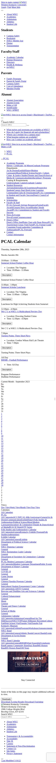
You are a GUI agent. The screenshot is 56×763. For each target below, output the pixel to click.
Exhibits (23, 539)
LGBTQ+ (17, 589)
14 (2, 446)
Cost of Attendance (15, 86)
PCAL (9, 154)
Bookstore (11, 38)
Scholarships (12, 200)
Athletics (10, 22)
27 (2, 478)
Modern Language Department (26, 564)
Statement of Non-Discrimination (21, 746)
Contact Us (11, 748)
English (21, 170)
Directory (11, 62)
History (28, 170)
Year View (35, 507)
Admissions (12, 19)
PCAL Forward (14, 205)
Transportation (13, 46)
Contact (10, 232)
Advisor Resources (29, 205)
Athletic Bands (26, 633)
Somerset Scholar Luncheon (13, 287)
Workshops (33, 628)
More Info (16, 7)
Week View (15, 507)
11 (2, 438)
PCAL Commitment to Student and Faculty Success (31, 194)
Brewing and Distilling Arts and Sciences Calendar (23, 591)
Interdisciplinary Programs (39, 178)
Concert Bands (39, 633)
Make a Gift (12, 105)
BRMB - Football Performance (14, 360)
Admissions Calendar (10, 616)
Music (18, 173)
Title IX (10, 741)
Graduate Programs (41, 165)
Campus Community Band (17, 645)
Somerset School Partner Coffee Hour (17, 263)
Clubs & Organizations (28, 193)
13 (2, 443)
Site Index (11, 751)
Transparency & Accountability (20, 736)
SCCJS (16, 517)
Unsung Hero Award (22, 207)
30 (2, 485)
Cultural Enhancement (10, 596)
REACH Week (15, 527)
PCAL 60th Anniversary (30, 517)
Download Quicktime (34, 702)
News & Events (13, 215)
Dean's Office (12, 220)
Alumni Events (13, 103)
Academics (11, 17)
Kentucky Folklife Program (32, 532)
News (9, 217)
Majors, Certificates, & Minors (20, 165)
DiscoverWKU (10, 621)
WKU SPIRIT (13, 110)
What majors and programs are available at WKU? (28, 130)
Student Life (12, 24)
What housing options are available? (22, 137)
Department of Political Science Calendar (18, 542)
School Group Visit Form (22, 225)
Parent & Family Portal (16, 81)
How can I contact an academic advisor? (24, 139)
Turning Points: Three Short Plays (15, 336)
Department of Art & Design (13, 635)
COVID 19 (6, 571)
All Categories (7, 517)
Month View (25, 507)
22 (2, 465)
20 (2, 460)
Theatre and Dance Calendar (13, 606)
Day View (5, 507)
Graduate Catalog (34, 183)
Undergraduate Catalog (17, 183)
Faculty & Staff (13, 202)
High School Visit (12, 623)
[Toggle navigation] (2, 159)
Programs (25, 628)
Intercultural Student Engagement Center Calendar (22, 586)
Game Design (7, 576)
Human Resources (14, 60)
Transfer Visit (25, 623)
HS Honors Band (13, 648)
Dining (10, 43)
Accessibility (12, 739)
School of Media (8, 611)
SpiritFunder (12, 107)
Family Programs (14, 79)
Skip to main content (10, 2)
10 (2, 436)
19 (2, 458)
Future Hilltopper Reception (34, 621)
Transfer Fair (36, 623)
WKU (9, 151)
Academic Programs (15, 163)
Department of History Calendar (15, 566)
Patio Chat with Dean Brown (35, 222)
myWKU (11, 67)
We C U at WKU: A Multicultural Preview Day (21, 311)
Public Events (46, 564)
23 (2, 468)
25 (2, 473)
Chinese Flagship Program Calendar (16, 581)
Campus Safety (13, 36)
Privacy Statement (14, 753)
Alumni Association (15, 100)
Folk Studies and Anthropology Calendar (18, 529)
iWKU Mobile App (15, 41)
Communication (14, 520)
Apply (4, 7)
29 (2, 483)
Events (14, 217)
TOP (19, 621)
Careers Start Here (22, 190)
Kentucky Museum (9, 626)
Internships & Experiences (25, 188)
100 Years (25, 648)
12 (2, 441)
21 (2, 463)
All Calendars (7, 512)
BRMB (23, 643)
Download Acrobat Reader (13, 702)
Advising (10, 188)
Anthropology (13, 534)
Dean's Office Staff (15, 222)
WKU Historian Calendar (12, 547)
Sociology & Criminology (21, 525)
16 (2, 451)
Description (6, 275)
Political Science (28, 173)
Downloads (6, 699)
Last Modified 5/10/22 (11, 760)
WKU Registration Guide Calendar (16, 552)
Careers (10, 743)
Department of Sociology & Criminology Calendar (23, 557)
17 (2, 453)
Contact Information (15, 234)
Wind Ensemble (33, 643)
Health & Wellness (15, 65)
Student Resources (14, 185)
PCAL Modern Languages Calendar (16, 562)
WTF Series (27, 527)
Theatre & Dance (40, 525)
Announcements (45, 628)
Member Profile (13, 88)
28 (2, 480)
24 (2, 470)
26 (2, 475)
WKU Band (6, 631)
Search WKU (7, 122)
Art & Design (12, 170)
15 (2, 448)
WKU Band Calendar (10, 640)
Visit (9, 7)
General (44, 517)
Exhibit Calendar (8, 537)
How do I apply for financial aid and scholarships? (28, 132)
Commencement (24, 217)
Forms (39, 205)
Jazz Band (33, 645)
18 (2, 455)
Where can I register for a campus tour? (23, 134)
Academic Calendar (15, 57)
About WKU (12, 14)
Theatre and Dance (36, 175)
